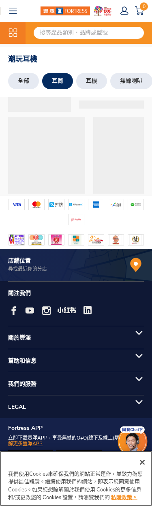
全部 (23, 81)
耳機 (91, 81)
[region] (76, 478)
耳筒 (57, 81)
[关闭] (142, 462)
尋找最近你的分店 (27, 269)
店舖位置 (19, 261)
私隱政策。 (124, 497)
